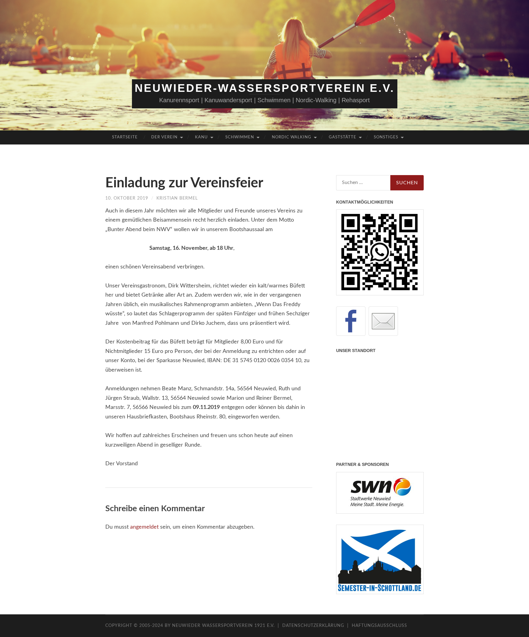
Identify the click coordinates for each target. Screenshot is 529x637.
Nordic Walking (291, 137)
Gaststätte (342, 137)
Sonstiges (386, 137)
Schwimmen (239, 137)
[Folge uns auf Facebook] (351, 321)
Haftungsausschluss (379, 626)
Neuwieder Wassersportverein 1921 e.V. (224, 626)
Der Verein (164, 137)
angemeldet (144, 527)
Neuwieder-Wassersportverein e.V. (265, 88)
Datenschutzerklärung (313, 626)
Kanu (201, 137)
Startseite (125, 137)
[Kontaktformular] (383, 321)
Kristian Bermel (177, 198)
